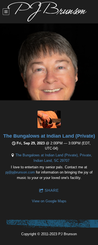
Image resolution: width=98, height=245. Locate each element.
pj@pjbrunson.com (20, 172)
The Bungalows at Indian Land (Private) (49, 136)
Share (52, 190)
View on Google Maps (49, 201)
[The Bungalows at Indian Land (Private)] (49, 127)
